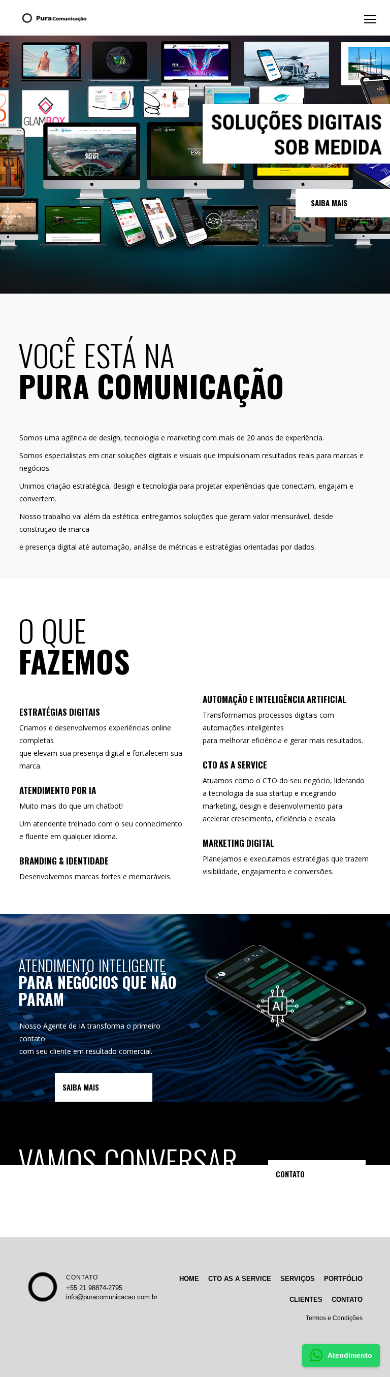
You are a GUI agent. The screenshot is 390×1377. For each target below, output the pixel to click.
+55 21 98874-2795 (94, 1288)
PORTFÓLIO (343, 1279)
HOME (189, 1279)
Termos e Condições (334, 1318)
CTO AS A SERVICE (239, 1279)
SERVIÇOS (297, 1279)
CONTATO (82, 1277)
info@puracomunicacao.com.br (111, 1297)
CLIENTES (305, 1299)
